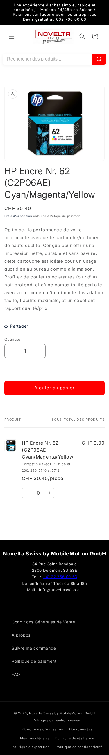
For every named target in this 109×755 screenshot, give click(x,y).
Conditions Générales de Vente (43, 621)
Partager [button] (19, 326)
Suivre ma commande (34, 648)
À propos (21, 635)
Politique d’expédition (31, 747)
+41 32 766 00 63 (60, 576)
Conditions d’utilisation (43, 729)
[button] (11, 36)
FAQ (16, 674)
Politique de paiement (34, 661)
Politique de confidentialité (79, 747)
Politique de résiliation (74, 738)
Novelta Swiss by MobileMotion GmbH (62, 713)
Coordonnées (80, 729)
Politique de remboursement (57, 720)
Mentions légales (34, 738)
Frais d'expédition (18, 216)
